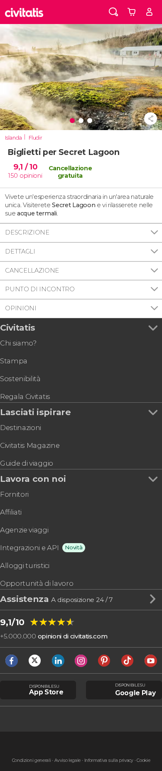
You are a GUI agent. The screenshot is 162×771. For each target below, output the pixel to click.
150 (13, 175)
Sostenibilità (20, 379)
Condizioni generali (31, 760)
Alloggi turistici (24, 565)
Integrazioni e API (29, 548)
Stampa (13, 361)
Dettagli (20, 251)
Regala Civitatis (25, 396)
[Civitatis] (24, 12)
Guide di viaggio (26, 463)
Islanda (13, 138)
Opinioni (20, 308)
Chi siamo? (18, 343)
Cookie (143, 760)
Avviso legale (67, 760)
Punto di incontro (40, 289)
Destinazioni (20, 427)
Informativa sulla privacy (108, 760)
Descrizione (27, 232)
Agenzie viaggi (24, 530)
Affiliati (11, 512)
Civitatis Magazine (29, 445)
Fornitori (14, 494)
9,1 (25, 167)
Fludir (35, 138)
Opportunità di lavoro (36, 583)
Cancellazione (32, 270)
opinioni (31, 175)
